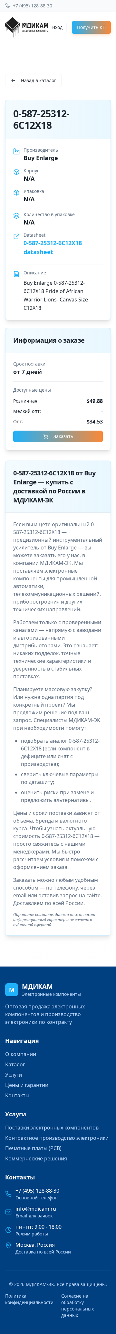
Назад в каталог (38, 80)
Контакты (17, 1095)
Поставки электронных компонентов (52, 1127)
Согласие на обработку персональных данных (77, 1305)
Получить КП (91, 27)
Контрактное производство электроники (57, 1137)
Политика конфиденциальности (29, 1299)
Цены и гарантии (26, 1085)
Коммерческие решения (36, 1158)
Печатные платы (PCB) (33, 1148)
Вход (57, 27)
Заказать (63, 436)
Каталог (15, 1064)
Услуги (13, 1074)
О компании (20, 1054)
